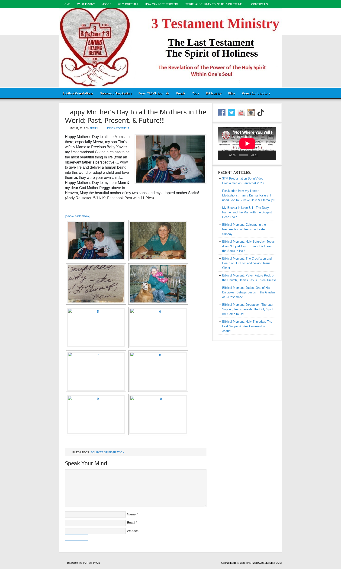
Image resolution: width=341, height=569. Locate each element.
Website (133, 531)
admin (94, 128)
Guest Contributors (256, 93)
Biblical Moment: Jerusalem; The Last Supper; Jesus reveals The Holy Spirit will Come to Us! (247, 309)
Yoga (195, 93)
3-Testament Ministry (170, 48)
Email (131, 522)
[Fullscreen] (270, 155)
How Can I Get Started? (161, 4)
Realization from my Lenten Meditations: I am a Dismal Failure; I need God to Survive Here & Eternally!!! (249, 195)
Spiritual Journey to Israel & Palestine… (214, 4)
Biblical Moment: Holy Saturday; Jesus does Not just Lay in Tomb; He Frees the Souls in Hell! (248, 246)
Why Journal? (128, 4)
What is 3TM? (86, 4)
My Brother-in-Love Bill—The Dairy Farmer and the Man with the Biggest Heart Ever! (247, 212)
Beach (180, 93)
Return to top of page (83, 563)
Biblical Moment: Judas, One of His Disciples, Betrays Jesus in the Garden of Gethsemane (248, 292)
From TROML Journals (153, 93)
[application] (247, 143)
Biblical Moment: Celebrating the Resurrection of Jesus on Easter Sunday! (244, 229)
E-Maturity (213, 93)
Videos (106, 4)
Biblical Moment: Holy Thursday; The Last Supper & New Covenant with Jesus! (247, 326)
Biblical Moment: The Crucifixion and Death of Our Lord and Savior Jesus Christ (247, 263)
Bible (231, 93)
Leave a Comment (117, 128)
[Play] (224, 155)
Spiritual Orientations (78, 93)
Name (131, 514)
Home (66, 4)
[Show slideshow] (77, 216)
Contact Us (259, 4)
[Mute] (263, 155)
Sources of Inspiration (116, 93)
